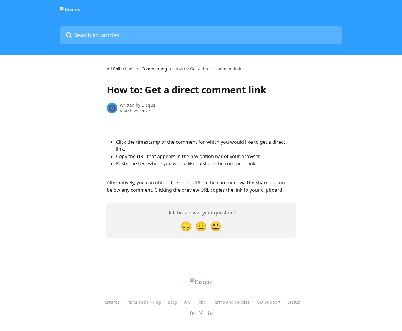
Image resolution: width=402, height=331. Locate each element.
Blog (172, 302)
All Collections (120, 69)
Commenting (154, 69)
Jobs (201, 302)
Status (294, 302)
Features (110, 302)
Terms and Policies (231, 302)
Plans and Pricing (144, 302)
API (187, 302)
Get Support (268, 302)
